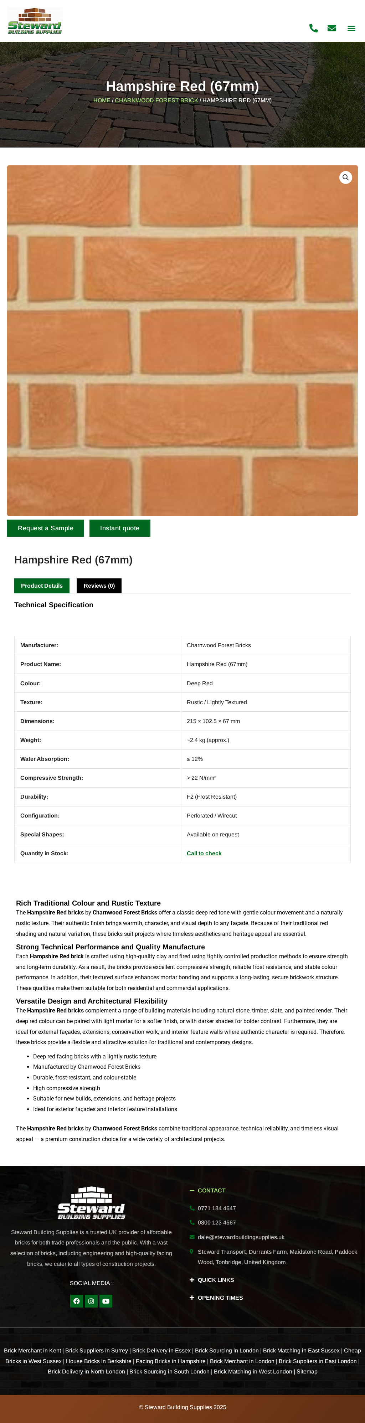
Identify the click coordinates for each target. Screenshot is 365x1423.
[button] (351, 28)
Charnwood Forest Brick (156, 100)
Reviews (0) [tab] (99, 586)
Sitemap (307, 1371)
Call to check (204, 853)
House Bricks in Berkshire (99, 1361)
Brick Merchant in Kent (32, 1350)
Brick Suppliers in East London (318, 1361)
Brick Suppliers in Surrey (96, 1350)
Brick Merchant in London (242, 1361)
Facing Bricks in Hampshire (171, 1361)
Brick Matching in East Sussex (301, 1350)
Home (101, 100)
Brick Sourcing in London (227, 1350)
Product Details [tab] (42, 586)
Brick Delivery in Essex (161, 1350)
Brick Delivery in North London (86, 1371)
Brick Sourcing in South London (169, 1371)
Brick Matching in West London (253, 1371)
